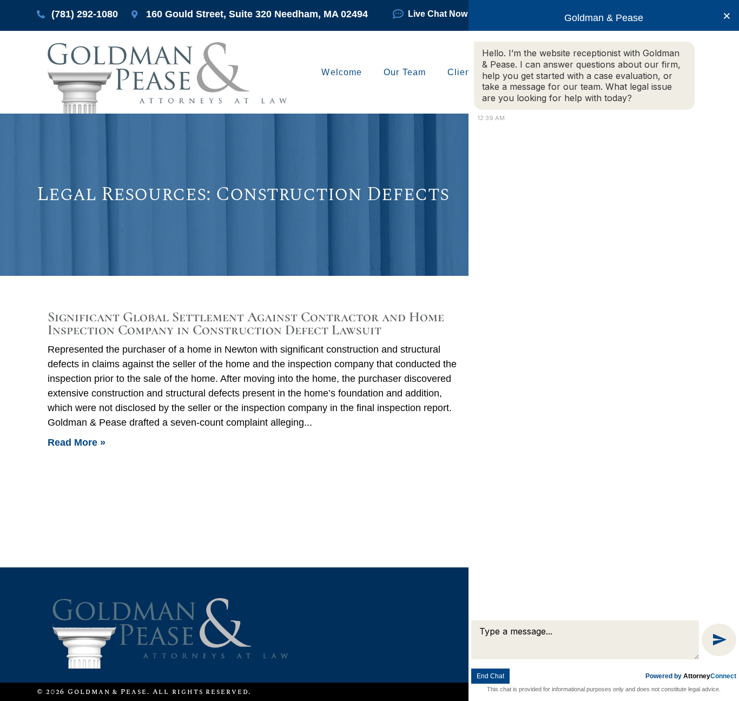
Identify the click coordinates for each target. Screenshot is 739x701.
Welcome (341, 72)
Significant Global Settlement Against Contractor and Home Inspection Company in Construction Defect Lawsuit (246, 323)
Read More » (76, 442)
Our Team (405, 72)
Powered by (690, 676)
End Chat (490, 676)
